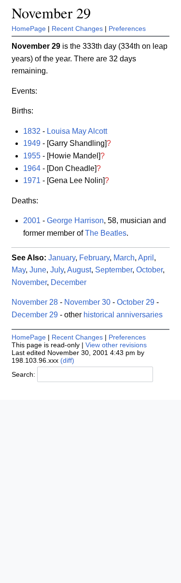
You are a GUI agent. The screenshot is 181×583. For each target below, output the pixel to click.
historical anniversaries (123, 315)
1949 (32, 143)
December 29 (35, 315)
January (61, 258)
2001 (32, 220)
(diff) (67, 360)
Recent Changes (77, 28)
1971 (32, 180)
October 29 (135, 302)
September (113, 270)
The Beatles (105, 233)
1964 (32, 168)
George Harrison (75, 220)
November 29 (51, 13)
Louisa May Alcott (77, 131)
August (79, 270)
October (149, 270)
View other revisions (116, 345)
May (19, 270)
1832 (32, 131)
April (146, 258)
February (94, 258)
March (124, 258)
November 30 (87, 302)
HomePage (29, 28)
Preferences (127, 28)
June (37, 270)
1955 (32, 156)
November (29, 282)
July (57, 270)
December (68, 282)
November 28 (35, 302)
